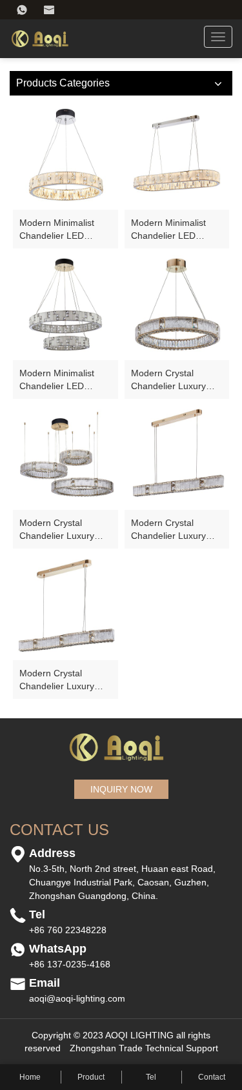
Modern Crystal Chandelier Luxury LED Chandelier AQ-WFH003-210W (60, 530)
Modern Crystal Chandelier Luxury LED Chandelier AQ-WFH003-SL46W (60, 680)
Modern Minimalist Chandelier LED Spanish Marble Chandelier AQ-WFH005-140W (168, 229)
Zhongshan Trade (106, 1048)
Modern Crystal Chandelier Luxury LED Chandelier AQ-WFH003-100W (172, 380)
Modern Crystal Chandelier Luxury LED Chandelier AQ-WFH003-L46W (172, 530)
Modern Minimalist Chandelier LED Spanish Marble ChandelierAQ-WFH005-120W (56, 229)
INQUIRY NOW (121, 789)
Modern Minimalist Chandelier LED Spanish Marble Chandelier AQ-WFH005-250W (56, 380)
